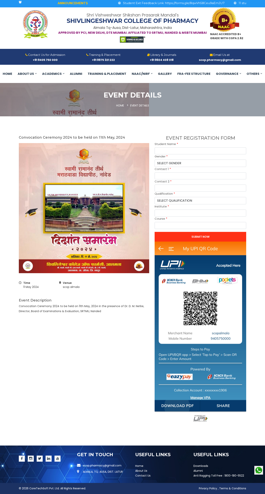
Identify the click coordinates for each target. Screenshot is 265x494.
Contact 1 (163, 169)
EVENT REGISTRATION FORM (200, 138)
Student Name (166, 144)
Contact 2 (163, 181)
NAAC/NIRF (141, 74)
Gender (161, 156)
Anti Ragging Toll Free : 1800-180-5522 (218, 476)
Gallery (165, 74)
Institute (162, 206)
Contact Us (143, 476)
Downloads (200, 466)
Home (7, 74)
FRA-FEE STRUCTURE (193, 74)
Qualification (165, 194)
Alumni (198, 471)
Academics (52, 74)
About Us (26, 74)
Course (161, 219)
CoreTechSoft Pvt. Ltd (44, 488)
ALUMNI (76, 74)
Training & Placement (107, 74)
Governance (227, 74)
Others (253, 74)
